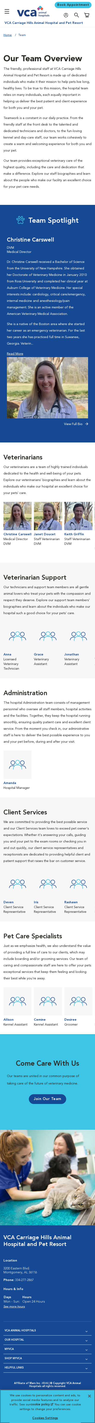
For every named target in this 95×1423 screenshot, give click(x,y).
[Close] (89, 1396)
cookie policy (41, 1404)
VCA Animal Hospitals (20, 1330)
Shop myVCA (13, 1358)
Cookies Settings (45, 1418)
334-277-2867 (24, 1280)
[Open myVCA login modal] (67, 15)
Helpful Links (14, 1368)
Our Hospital (14, 1340)
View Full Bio (73, 424)
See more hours (14, 1306)
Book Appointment (73, 4)
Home (7, 35)
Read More (15, 353)
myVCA (9, 1349)
